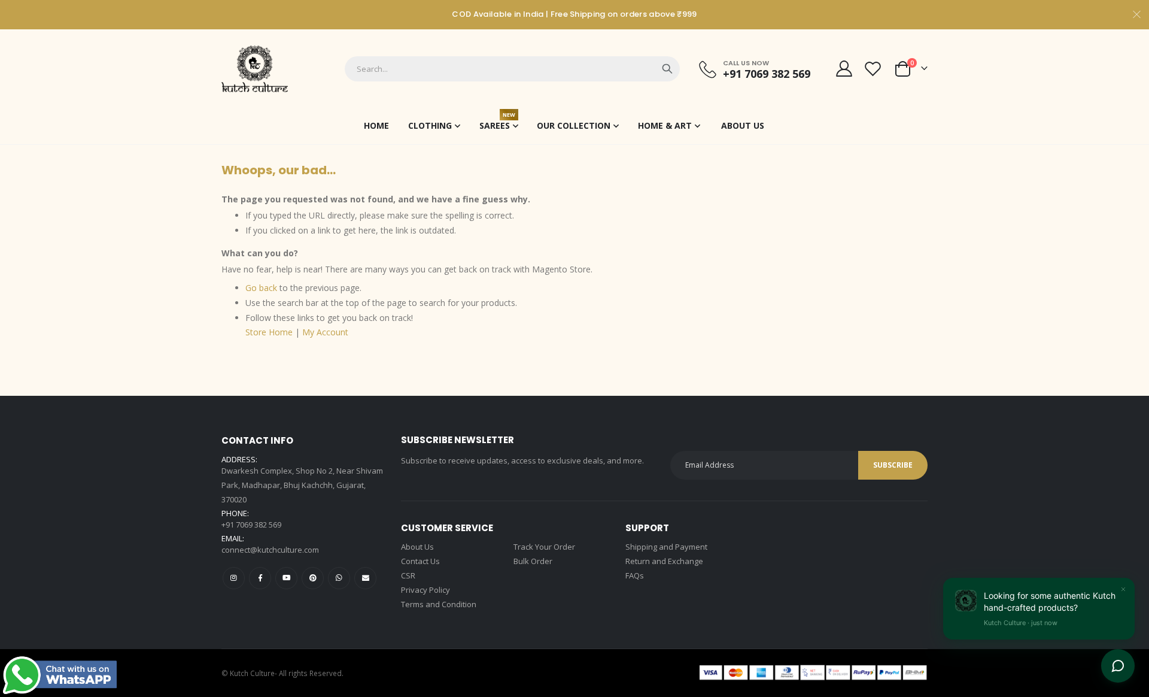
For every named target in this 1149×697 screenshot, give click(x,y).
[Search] (667, 68)
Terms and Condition (438, 604)
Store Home (269, 332)
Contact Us (420, 561)
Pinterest (313, 578)
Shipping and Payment (666, 546)
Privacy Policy (425, 589)
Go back (261, 287)
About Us (417, 546)
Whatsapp (339, 578)
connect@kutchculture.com (270, 549)
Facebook (260, 578)
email (365, 578)
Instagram (234, 578)
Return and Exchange (664, 561)
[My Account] (844, 68)
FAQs (634, 575)
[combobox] (512, 68)
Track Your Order (544, 546)
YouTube (286, 578)
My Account (325, 332)
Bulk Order (532, 561)
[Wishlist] (873, 68)
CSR (408, 575)
